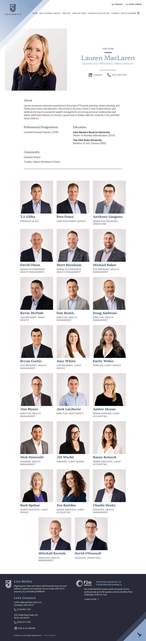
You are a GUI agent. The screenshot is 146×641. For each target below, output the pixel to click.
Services (66, 13)
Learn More (90, 599)
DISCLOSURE (50, 635)
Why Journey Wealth (50, 13)
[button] (138, 13)
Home (35, 13)
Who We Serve (79, 13)
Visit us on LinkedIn (26, 628)
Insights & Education (98, 13)
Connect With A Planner (123, 13)
